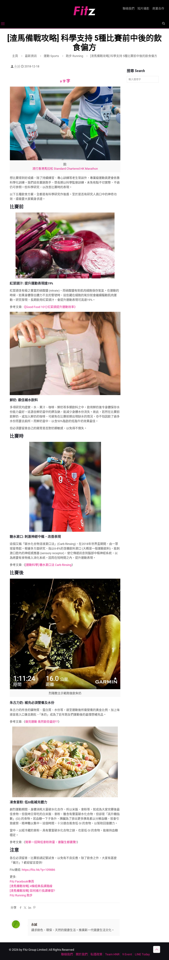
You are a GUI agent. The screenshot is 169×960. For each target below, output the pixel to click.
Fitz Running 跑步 (21, 895)
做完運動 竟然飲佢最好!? (41, 721)
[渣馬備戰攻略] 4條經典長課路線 (31, 886)
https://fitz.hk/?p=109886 (38, 869)
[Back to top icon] (156, 949)
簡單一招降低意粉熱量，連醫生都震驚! (51, 842)
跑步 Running (74, 56)
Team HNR (112, 954)
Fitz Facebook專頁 (22, 881)
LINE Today (142, 954)
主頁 (15, 56)
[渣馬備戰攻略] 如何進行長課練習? (32, 890)
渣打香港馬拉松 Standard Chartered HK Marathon (65, 168)
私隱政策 (96, 954)
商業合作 (158, 8)
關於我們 (82, 954)
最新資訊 (31, 56)
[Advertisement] (143, 137)
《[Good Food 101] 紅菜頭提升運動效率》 (49, 307)
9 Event (127, 954)
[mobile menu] (3, 24)
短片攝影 (143, 8)
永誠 (17, 66)
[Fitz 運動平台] (84, 9)
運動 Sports (51, 56)
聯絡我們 (129, 8)
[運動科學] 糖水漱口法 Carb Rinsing (48, 565)
